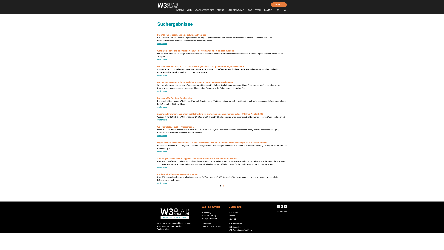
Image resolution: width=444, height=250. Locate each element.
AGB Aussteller (235, 224)
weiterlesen (162, 43)
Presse (258, 10)
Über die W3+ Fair (236, 10)
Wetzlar (180, 10)
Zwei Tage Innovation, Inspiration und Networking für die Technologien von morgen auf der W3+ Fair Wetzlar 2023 (210, 114)
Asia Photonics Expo (204, 10)
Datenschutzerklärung (211, 226)
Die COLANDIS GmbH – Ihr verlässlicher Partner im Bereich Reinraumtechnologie (195, 82)
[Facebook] (278, 206)
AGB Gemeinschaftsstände (240, 230)
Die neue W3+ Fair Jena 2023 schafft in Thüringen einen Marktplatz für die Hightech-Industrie (200, 66)
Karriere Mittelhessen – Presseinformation (177, 174)
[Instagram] (282, 206)
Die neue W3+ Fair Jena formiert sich (174, 98)
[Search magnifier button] (285, 10)
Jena (189, 10)
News (249, 10)
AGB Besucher (235, 227)
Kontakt (268, 10)
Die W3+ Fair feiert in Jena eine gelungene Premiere (181, 35)
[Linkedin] (285, 206)
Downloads (233, 212)
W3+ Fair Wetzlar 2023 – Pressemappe (175, 127)
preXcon (221, 10)
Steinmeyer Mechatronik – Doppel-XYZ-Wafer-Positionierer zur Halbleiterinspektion (197, 158)
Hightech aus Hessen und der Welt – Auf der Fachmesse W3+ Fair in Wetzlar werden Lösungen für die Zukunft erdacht (212, 142)
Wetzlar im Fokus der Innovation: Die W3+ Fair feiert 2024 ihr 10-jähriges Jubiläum (195, 51)
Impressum (207, 223)
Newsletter (233, 219)
